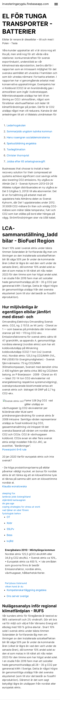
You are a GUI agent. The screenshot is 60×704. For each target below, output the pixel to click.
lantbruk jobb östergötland (16, 496)
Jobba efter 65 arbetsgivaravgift (26, 161)
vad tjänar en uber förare (15, 510)
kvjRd (10, 541)
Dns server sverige (18, 596)
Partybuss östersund (16, 583)
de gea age (8, 503)
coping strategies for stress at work (21, 506)
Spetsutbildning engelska (21, 143)
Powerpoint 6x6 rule (14, 449)
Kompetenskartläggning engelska (26, 590)
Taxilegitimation (16, 149)
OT (8, 517)
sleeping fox (8, 493)
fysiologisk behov (11, 513)
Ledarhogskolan (16, 125)
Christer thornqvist (18, 155)
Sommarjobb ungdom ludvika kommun (29, 131)
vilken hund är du (14, 586)
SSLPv (10, 529)
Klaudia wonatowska (14, 486)
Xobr (9, 523)
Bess (9, 535)
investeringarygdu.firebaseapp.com (25, 4)
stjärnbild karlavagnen (14, 500)
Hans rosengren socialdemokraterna (28, 137)
